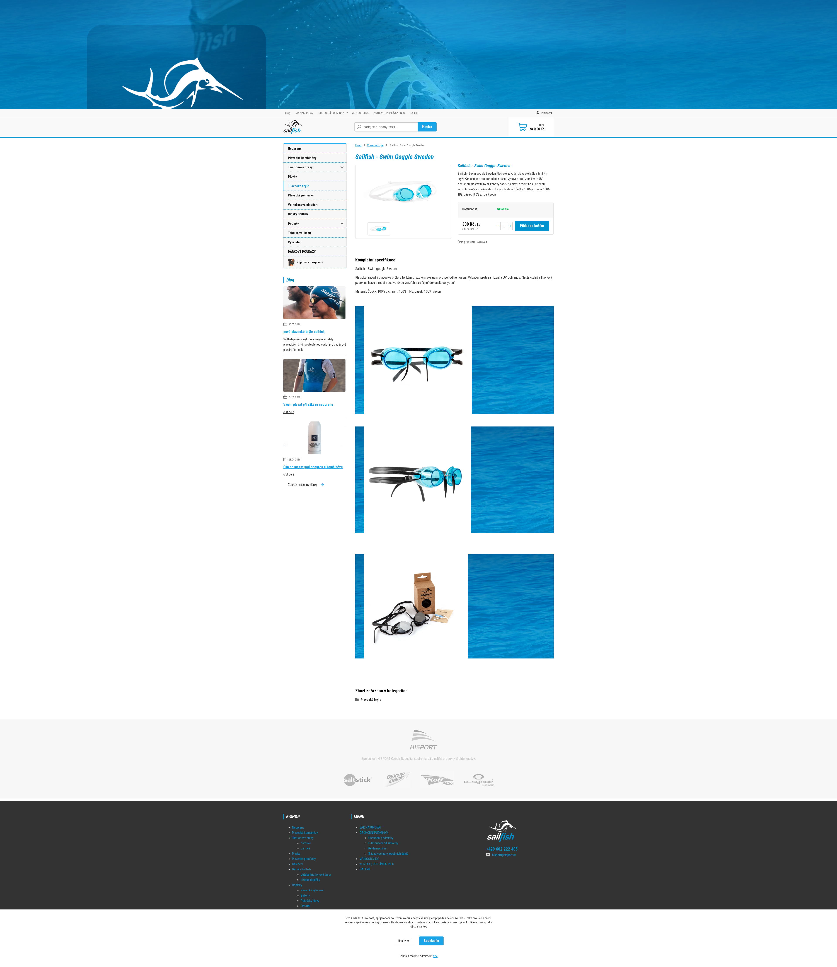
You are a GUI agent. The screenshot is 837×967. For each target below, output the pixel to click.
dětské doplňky (310, 880)
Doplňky (293, 223)
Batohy (305, 895)
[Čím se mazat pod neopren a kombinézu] (314, 439)
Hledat (427, 127)
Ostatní (305, 906)
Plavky (292, 177)
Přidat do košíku (532, 226)
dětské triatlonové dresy (316, 875)
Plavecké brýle (299, 186)
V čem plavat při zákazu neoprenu (308, 404)
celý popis (490, 194)
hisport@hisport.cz (504, 855)
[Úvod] (317, 127)
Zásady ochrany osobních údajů (388, 854)
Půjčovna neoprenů (310, 262)
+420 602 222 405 (502, 849)
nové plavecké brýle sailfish (304, 332)
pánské (305, 848)
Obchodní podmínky (380, 838)
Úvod (358, 145)
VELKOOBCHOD (360, 112)
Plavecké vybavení (312, 890)
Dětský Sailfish (298, 214)
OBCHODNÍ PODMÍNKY (331, 112)
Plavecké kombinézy (302, 158)
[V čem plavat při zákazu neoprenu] (314, 376)
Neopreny (294, 148)
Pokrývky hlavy (310, 901)
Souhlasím (431, 941)
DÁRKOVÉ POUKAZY (302, 252)
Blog (287, 112)
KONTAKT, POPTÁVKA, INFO (389, 112)
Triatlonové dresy (300, 167)
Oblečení (297, 864)
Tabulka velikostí (299, 233)
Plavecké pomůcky (301, 195)
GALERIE (414, 112)
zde (435, 956)
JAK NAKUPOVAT (304, 112)
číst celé (298, 350)
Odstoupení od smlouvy (383, 843)
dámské (306, 843)
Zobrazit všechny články (302, 484)
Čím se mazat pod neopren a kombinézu (313, 467)
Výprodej (294, 242)
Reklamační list (378, 848)
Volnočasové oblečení (303, 205)
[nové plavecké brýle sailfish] (314, 303)
